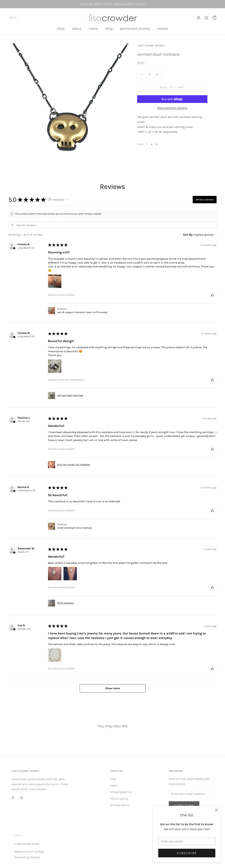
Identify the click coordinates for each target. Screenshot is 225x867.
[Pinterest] (156, 144)
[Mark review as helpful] (212, 295)
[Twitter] (152, 144)
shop (61, 29)
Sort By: (188, 234)
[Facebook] (147, 144)
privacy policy (119, 805)
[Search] (206, 17)
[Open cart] (214, 17)
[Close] (216, 810)
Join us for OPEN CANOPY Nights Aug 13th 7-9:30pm (112, 4)
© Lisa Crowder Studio (26, 843)
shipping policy (120, 792)
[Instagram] (21, 797)
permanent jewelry (135, 29)
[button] (67, 199)
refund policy (119, 798)
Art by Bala (37, 851)
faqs (113, 778)
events (163, 29)
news (113, 785)
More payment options (172, 108)
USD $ (12, 17)
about (76, 29)
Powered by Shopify (27, 857)
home (93, 29)
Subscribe (187, 853)
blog (108, 29)
